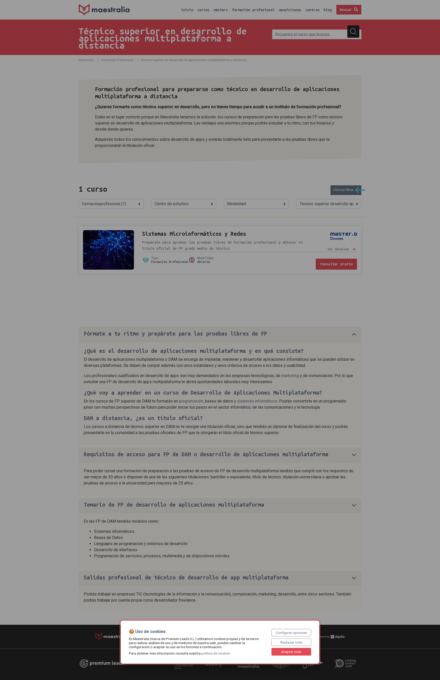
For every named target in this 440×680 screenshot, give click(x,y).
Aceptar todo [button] (291, 652)
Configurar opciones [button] (291, 633)
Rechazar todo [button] (291, 642)
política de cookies (215, 653)
